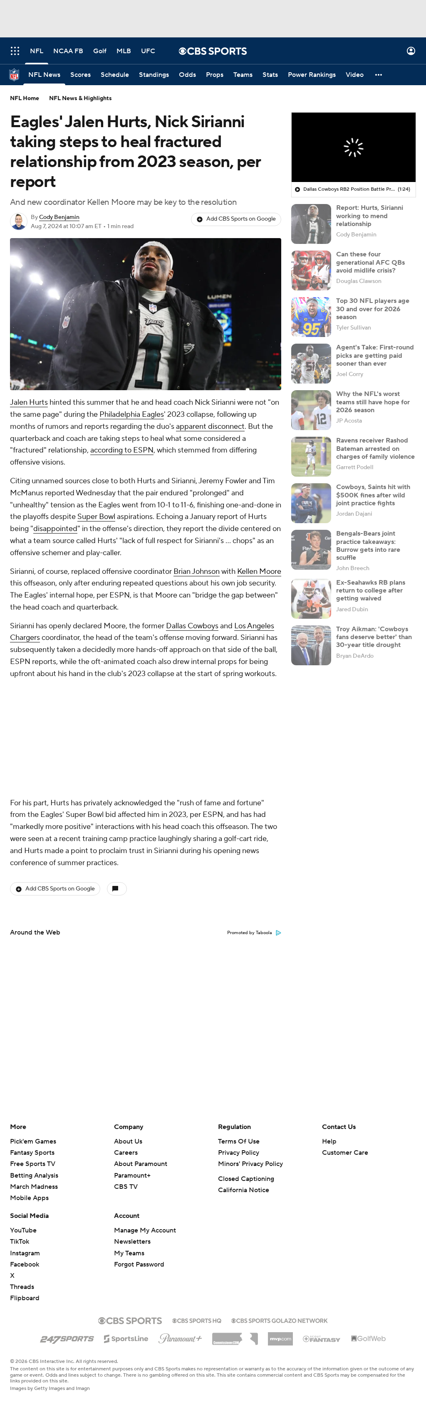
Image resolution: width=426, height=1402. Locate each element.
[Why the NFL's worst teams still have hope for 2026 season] (311, 410)
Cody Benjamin (59, 217)
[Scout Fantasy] (322, 1338)
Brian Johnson (196, 571)
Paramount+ (132, 1175)
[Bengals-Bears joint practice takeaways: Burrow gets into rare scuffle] (311, 550)
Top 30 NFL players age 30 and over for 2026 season (372, 309)
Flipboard (25, 1298)
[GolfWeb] (368, 1339)
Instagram (25, 1253)
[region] (354, 147)
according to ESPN (122, 450)
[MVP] (280, 1335)
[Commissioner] (235, 1336)
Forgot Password (139, 1264)
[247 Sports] (67, 1337)
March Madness (34, 1187)
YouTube (23, 1230)
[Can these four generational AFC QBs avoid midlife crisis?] (311, 270)
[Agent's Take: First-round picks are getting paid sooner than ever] (311, 364)
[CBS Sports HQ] (196, 1320)
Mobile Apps (29, 1198)
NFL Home (24, 98)
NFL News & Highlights (80, 98)
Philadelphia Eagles (131, 414)
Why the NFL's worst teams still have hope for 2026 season (373, 402)
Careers (126, 1153)
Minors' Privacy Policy (250, 1164)
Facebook (24, 1264)
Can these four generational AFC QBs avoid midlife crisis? (370, 262)
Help (329, 1141)
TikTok (19, 1241)
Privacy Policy (238, 1153)
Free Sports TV (32, 1164)
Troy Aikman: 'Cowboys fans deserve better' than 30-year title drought (374, 637)
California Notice (243, 1190)
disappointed (55, 529)
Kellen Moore (259, 571)
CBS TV (126, 1187)
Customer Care (345, 1153)
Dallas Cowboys (192, 626)
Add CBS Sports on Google (241, 219)
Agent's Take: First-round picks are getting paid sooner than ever (375, 355)
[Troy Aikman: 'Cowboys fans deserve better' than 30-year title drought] (311, 645)
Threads (22, 1287)
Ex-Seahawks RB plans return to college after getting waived (370, 590)
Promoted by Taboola (249, 933)
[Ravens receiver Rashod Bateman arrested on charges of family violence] (311, 457)
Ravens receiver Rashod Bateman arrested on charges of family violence (375, 448)
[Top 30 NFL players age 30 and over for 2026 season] (311, 317)
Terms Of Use (239, 1141)
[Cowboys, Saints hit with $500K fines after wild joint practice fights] (311, 503)
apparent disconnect (210, 426)
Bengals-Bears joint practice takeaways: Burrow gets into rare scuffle (368, 545)
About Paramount (140, 1164)
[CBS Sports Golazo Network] (279, 1320)
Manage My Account (145, 1230)
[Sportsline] (126, 1337)
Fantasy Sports (32, 1153)
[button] (15, 50)
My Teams (129, 1253)
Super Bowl (96, 516)
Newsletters (132, 1241)
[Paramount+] (180, 1337)
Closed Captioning (246, 1179)
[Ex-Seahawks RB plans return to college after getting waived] (311, 599)
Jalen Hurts (29, 402)
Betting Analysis (34, 1175)
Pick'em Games (33, 1141)
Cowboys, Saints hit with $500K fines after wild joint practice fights (373, 495)
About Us (128, 1141)
